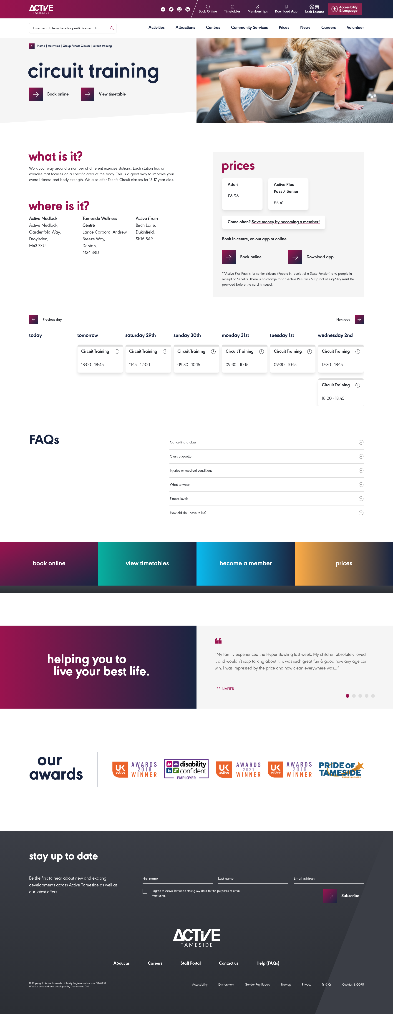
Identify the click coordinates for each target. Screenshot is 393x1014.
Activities (157, 28)
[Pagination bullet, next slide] (347, 696)
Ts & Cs (326, 985)
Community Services (249, 28)
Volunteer (355, 28)
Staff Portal (191, 964)
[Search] (112, 28)
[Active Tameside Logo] (41, 9)
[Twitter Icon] (171, 9)
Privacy (306, 985)
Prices (284, 28)
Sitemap (285, 985)
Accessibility (199, 985)
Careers (328, 28)
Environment (226, 985)
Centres (213, 28)
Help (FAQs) (268, 964)
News (305, 28)
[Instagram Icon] (179, 9)
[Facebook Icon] (163, 9)
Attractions (185, 28)
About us (121, 964)
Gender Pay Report (257, 985)
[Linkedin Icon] (187, 9)
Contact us (228, 964)
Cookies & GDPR (353, 985)
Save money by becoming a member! (286, 222)
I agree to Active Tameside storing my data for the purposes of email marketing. (196, 894)
